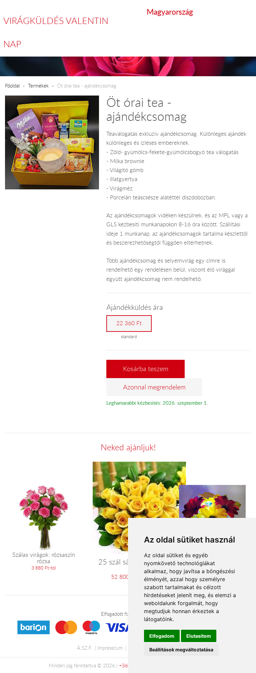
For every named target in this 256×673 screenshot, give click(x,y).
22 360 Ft (129, 323)
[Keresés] (233, 12)
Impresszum (110, 647)
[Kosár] (218, 12)
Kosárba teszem (145, 368)
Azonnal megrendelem (154, 386)
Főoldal (12, 85)
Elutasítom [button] (198, 636)
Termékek (38, 85)
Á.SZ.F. (84, 647)
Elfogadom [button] (161, 636)
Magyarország (170, 12)
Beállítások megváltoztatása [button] (181, 649)
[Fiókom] (246, 12)
